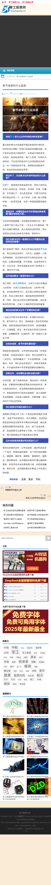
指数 (33, 661)
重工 (32, 679)
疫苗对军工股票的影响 (36, 510)
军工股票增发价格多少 (36, 519)
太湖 (17, 283)
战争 (14, 662)
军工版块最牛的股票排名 (14, 514)
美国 (34, 670)
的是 (27, 671)
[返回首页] (48, 780)
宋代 (40, 657)
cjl (9, 94)
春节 (12, 666)
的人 (21, 671)
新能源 (41, 662)
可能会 (18, 657)
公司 (6, 652)
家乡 (12, 136)
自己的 (31, 675)
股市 (42, 670)
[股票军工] (25, 9)
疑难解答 (31, 819)
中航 (15, 647)
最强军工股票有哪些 (35, 523)
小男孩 (25, 831)
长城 (39, 679)
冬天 (35, 653)
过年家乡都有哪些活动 (36, 527)
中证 (22, 648)
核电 (36, 667)
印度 (11, 657)
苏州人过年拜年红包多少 (36, 497)
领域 (7, 683)
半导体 (42, 653)
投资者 (23, 661)
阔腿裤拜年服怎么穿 (13, 489)
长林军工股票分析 (11, 527)
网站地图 (24, 819)
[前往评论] (48, 786)
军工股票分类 (27, 2)
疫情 (15, 671)
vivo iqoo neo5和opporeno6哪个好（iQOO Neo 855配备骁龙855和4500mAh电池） (15, 523)
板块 (27, 666)
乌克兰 (29, 647)
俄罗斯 (38, 647)
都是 (25, 680)
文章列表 (10, 76)
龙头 (14, 684)
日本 (5, 667)
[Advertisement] (25, 40)
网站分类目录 (38, 816)
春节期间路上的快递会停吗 (38, 514)
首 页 (4, 2)
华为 (5, 657)
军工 (15, 652)
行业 (13, 679)
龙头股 (22, 684)
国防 (25, 657)
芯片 (6, 679)
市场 (6, 661)
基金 (33, 657)
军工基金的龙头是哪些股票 (15, 510)
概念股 (7, 670)
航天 (40, 675)
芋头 (42, 249)
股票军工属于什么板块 (13, 519)
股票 (7, 674)
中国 (6, 647)
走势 (19, 680)
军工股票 (26, 652)
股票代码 (19, 675)
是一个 (19, 667)
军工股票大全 (14, 2)
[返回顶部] (48, 793)
